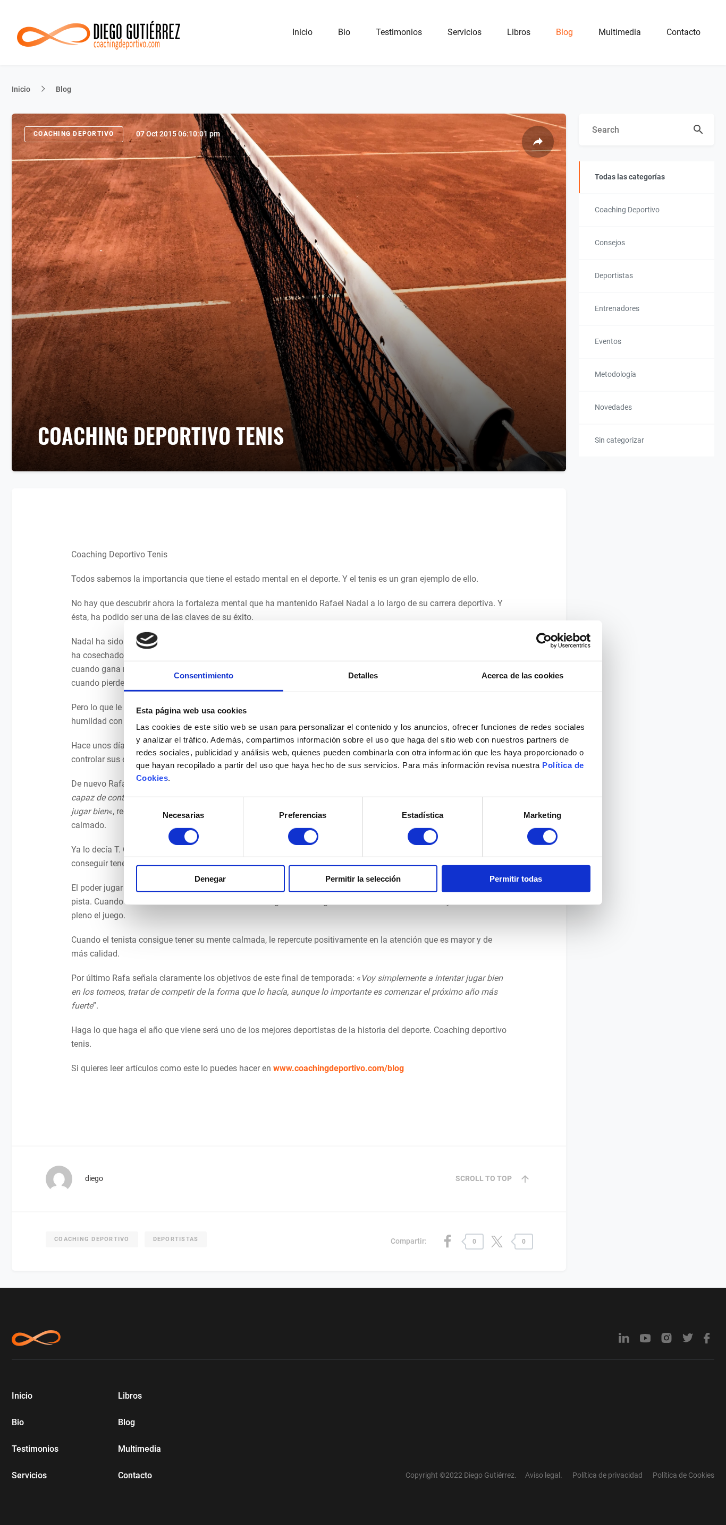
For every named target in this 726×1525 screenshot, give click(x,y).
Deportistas (176, 1239)
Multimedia (619, 32)
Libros (518, 32)
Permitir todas (515, 878)
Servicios (465, 32)
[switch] (303, 836)
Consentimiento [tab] (203, 675)
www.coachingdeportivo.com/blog (338, 1068)
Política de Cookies (683, 1475)
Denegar (210, 878)
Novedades (613, 407)
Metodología (615, 374)
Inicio (302, 32)
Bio (344, 32)
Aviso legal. (543, 1475)
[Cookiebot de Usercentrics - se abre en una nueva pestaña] (543, 641)
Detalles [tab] (363, 675)
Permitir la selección (363, 878)
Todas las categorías (630, 177)
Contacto (683, 32)
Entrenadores (617, 308)
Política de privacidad (607, 1475)
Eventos (608, 341)
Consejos (610, 242)
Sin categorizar (619, 440)
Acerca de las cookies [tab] (522, 675)
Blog (564, 32)
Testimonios (399, 32)
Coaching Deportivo (73, 133)
